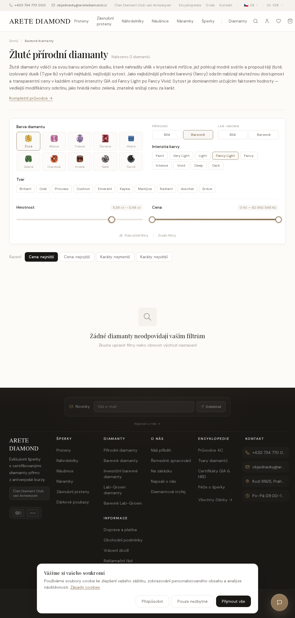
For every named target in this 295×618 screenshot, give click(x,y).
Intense (162, 165)
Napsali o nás (163, 481)
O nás (210, 5)
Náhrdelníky (133, 21)
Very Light (181, 155)
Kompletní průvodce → (31, 98)
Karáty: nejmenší (115, 256)
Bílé (167, 134)
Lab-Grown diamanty (115, 489)
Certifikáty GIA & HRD (214, 473)
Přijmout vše (233, 601)
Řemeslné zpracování (171, 460)
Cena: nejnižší (41, 256)
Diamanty (238, 21)
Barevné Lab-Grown (123, 503)
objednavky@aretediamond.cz (82, 5)
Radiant (166, 189)
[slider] (112, 219)
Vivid (181, 165)
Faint (160, 155)
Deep (198, 165)
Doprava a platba (120, 529)
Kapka (125, 189)
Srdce (207, 189)
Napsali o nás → (147, 424)
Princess (62, 189)
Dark (216, 165)
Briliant (25, 189)
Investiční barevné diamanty (121, 473)
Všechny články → (215, 499)
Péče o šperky (211, 487)
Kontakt (226, 5)
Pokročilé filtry (136, 235)
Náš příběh (161, 450)
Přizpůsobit (152, 601)
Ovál (43, 189)
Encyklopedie (190, 5)
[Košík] (290, 21)
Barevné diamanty (121, 460)
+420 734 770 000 (30, 5)
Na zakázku (161, 471)
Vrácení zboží (116, 550)
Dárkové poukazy (72, 502)
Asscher (187, 189)
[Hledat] (255, 21)
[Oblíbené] (278, 21)
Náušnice (160, 21)
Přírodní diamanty (120, 450)
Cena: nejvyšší (77, 256)
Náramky (185, 21)
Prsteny (81, 21)
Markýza (145, 189)
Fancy (249, 155)
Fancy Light (225, 155)
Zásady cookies (85, 587)
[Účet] (267, 21)
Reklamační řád (118, 560)
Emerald (105, 189)
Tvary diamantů (213, 460)
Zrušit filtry (167, 235)
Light (203, 155)
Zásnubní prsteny (105, 21)
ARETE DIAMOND (40, 21)
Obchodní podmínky (123, 540)
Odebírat (213, 406)
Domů (13, 41)
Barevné (198, 134)
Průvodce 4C (210, 450)
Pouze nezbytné (192, 601)
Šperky (208, 21)
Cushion (83, 189)
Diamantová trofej (168, 491)
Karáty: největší (154, 256)
